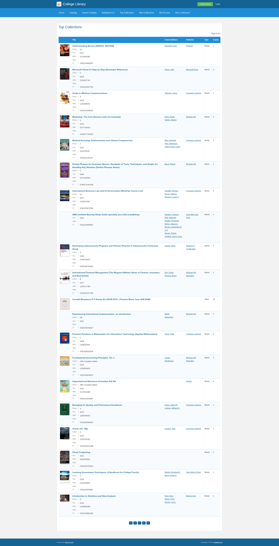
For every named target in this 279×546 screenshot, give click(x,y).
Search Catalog (89, 12)
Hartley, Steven (171, 120)
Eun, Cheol (169, 273)
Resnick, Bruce (171, 276)
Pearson (189, 46)
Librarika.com (217, 542)
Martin (167, 314)
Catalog (73, 12)
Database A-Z (108, 12)
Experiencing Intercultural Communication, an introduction (102, 314)
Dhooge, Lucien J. (172, 197)
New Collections (146, 12)
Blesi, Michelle (170, 140)
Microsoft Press (192, 70)
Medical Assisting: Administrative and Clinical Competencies (102, 140)
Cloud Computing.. (81, 452)
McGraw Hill (191, 117)
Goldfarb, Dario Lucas (173, 236)
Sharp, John (169, 70)
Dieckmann (169, 361)
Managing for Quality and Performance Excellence (97, 405)
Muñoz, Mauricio (171, 224)
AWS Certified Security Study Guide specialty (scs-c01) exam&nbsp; (106, 214)
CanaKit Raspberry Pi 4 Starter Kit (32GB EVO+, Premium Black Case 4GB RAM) (111, 299)
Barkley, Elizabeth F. (172, 472)
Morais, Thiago (170, 233)
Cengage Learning (193, 93)
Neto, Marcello (170, 218)
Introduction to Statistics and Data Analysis (94, 496)
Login (218, 4)
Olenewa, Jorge (171, 93)
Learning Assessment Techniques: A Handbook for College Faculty (105, 472)
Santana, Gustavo (172, 215)
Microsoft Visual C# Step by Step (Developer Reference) (100, 69)
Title (74, 40)
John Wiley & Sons (193, 472)
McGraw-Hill (191, 164)
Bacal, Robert (170, 164)
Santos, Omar (170, 246)
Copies (216, 40)
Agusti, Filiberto (171, 194)
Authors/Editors (171, 40)
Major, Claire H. (171, 475)
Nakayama (169, 317)
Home (61, 12)
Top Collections (127, 12)
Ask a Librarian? (182, 12)
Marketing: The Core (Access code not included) (96, 117)
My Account (164, 12)
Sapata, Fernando (172, 221)
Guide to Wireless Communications (89, 93)
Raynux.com (69, 542)
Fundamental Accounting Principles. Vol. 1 (93, 358)
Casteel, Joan (170, 429)
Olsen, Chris (169, 499)
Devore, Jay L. (170, 502)
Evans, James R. (171, 405)
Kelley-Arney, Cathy (172, 147)
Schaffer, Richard (171, 191)
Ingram (189, 381)
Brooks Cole (191, 496)
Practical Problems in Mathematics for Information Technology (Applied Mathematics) (114, 334)
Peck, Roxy (169, 496)
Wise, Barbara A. (171, 144)
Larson (167, 358)
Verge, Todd (169, 334)
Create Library (205, 4)
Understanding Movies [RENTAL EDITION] (93, 46)
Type (207, 40)
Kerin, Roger (170, 117)
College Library (74, 4)
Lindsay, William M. (172, 408)
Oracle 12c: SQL (80, 429)
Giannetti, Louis (171, 46)
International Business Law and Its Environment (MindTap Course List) (107, 191)
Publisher (190, 40)
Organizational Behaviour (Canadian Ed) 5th (94, 381)
